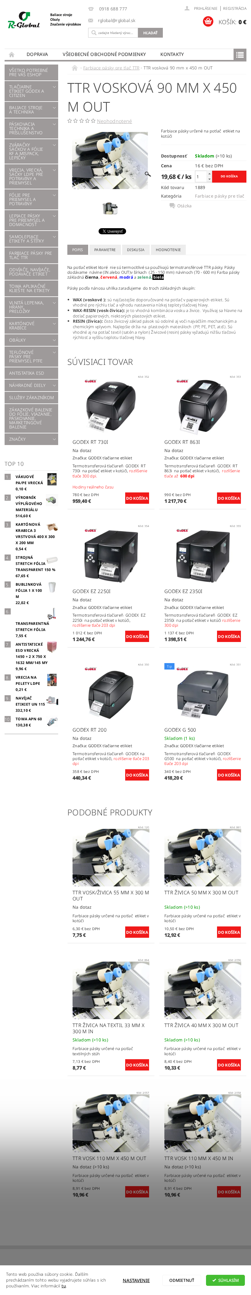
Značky (17, 439)
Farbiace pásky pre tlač (219, 196)
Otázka (184, 206)
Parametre (105, 249)
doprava (37, 54)
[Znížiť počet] (209, 179)
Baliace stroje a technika (26, 110)
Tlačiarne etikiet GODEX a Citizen (26, 91)
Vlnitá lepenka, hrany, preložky (26, 307)
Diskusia (136, 249)
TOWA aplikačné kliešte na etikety (29, 288)
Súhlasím (228, 1280)
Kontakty (172, 54)
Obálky (17, 340)
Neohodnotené (114, 121)
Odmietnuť (181, 1280)
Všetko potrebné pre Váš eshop (28, 72)
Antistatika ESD (26, 373)
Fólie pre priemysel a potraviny (22, 199)
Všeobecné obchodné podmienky (104, 54)
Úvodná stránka (12, 54)
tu (64, 1286)
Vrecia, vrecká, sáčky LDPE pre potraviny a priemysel (26, 176)
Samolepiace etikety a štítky (26, 239)
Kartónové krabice (22, 326)
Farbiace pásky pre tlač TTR (30, 255)
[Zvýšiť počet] (209, 173)
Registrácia (234, 8)
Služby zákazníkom (31, 397)
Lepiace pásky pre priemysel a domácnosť (27, 220)
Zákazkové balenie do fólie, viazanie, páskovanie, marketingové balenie (30, 418)
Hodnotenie (168, 249)
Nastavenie (136, 1280)
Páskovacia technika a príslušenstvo (26, 128)
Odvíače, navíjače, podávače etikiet (30, 272)
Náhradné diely (27, 385)
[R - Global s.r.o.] (45, 20)
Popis (77, 249)
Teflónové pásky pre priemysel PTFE (26, 356)
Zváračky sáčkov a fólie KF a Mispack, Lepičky (26, 151)
